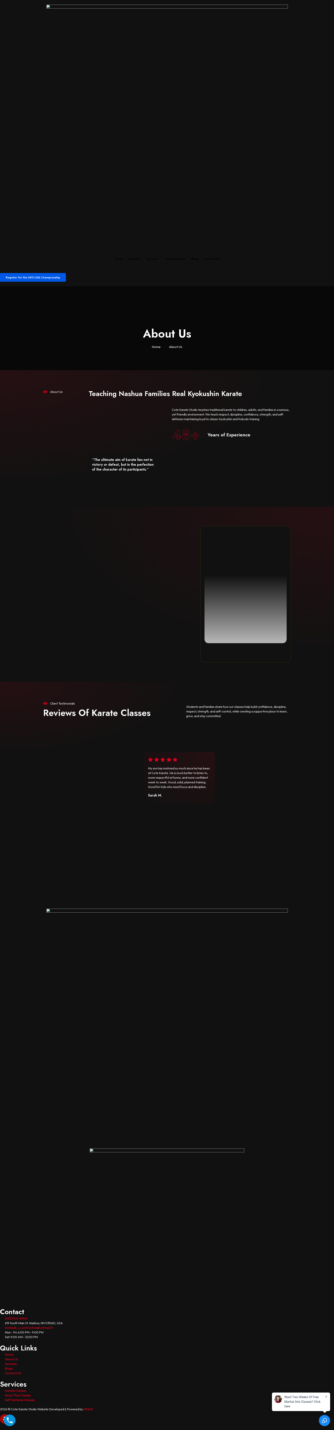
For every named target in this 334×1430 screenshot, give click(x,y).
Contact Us (212, 258)
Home (118, 258)
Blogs (195, 258)
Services (152, 258)
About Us (134, 258)
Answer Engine (176, 258)
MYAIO (88, 1409)
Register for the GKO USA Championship (33, 277)
